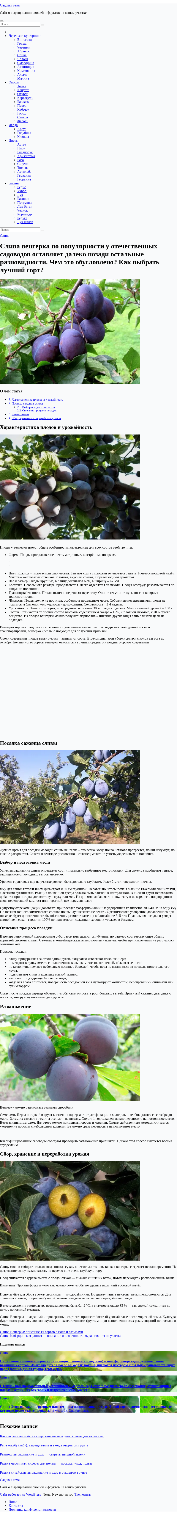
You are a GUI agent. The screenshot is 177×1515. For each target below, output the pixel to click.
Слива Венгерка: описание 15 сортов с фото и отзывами (41, 1332)
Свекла (22, 117)
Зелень (14, 183)
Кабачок (23, 109)
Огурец (22, 94)
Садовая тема (10, 5)
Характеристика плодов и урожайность (37, 399)
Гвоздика (24, 175)
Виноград (24, 39)
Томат (21, 86)
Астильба (24, 171)
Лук (20, 195)
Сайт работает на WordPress (21, 1494)
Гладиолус (25, 152)
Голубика (24, 133)
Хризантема (26, 156)
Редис (21, 187)
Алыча (22, 74)
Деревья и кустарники (25, 36)
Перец (22, 105)
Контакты (16, 1505)
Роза (20, 160)
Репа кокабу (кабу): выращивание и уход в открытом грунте (44, 1445)
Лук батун (24, 206)
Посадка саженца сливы (27, 403)
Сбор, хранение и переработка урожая (36, 418)
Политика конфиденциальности (32, 1509)
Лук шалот (25, 222)
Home (13, 1502)
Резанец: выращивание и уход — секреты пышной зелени (42, 1454)
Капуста (23, 90)
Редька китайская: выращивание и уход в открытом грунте (43, 1472)
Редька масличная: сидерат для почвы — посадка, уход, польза (46, 1463)
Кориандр (24, 214)
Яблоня (22, 59)
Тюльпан (23, 167)
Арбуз (21, 129)
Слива (22, 55)
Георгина (24, 179)
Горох (21, 113)
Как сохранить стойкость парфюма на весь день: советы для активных (52, 1436)
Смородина (25, 63)
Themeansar (82, 1494)
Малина (23, 78)
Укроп (22, 191)
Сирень (22, 164)
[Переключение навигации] (1, 21)
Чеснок (22, 210)
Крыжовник (26, 70)
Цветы (13, 140)
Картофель (25, 98)
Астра (21, 144)
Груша (22, 43)
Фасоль (22, 121)
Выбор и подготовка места (38, 407)
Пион (21, 148)
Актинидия (25, 67)
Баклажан (24, 102)
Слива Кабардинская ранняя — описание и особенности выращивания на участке (60, 1336)
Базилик (23, 199)
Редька (22, 218)
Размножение (20, 414)
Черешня (23, 47)
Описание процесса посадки (39, 410)
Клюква (23, 136)
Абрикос (23, 51)
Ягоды (13, 125)
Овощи (14, 82)
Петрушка (24, 202)
